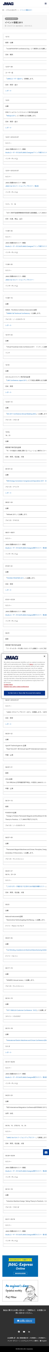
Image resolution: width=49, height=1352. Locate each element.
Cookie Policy (8, 684)
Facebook (19, 1332)
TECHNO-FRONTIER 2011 (15, 578)
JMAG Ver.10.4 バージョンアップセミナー (21, 1137)
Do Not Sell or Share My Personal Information (24, 693)
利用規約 (33, 1338)
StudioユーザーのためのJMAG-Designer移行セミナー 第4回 (26, 615)
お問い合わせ (26, 1321)
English (44, 1341)
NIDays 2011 (11, 116)
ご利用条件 (41, 1338)
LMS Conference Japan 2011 (17, 380)
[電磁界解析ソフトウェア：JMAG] (8, 3)
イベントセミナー (11, 18)
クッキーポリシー (13, 1341)
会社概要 (10, 1338)
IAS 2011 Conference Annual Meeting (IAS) (21, 414)
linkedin (29, 1332)
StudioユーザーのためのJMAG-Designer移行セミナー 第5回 (26, 548)
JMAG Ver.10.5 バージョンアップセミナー (19, 280)
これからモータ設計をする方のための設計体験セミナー (26, 886)
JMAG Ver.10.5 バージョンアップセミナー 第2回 (22, 186)
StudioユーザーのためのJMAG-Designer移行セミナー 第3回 (26, 1077)
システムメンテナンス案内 (29, 1341)
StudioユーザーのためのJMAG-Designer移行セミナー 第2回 (26, 1171)
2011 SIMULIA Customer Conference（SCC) (22, 1010)
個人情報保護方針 (22, 1338)
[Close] (44, 656)
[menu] (45, 3)
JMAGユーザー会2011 (14, 79)
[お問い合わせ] (46, 1152)
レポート (8, 91)
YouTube (24, 1332)
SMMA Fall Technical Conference (18, 313)
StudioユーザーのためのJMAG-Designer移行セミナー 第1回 (26, 1235)
